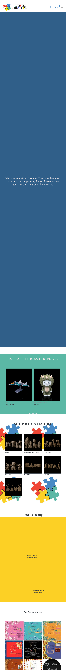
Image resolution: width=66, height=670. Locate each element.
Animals (8, 452)
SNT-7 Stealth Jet (12, 404)
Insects (46, 475)
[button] (28, 413)
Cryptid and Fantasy (31, 452)
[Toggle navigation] (62, 7)
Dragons (8, 475)
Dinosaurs (47, 452)
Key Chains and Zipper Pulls (13, 497)
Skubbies (37, 404)
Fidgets (27, 475)
